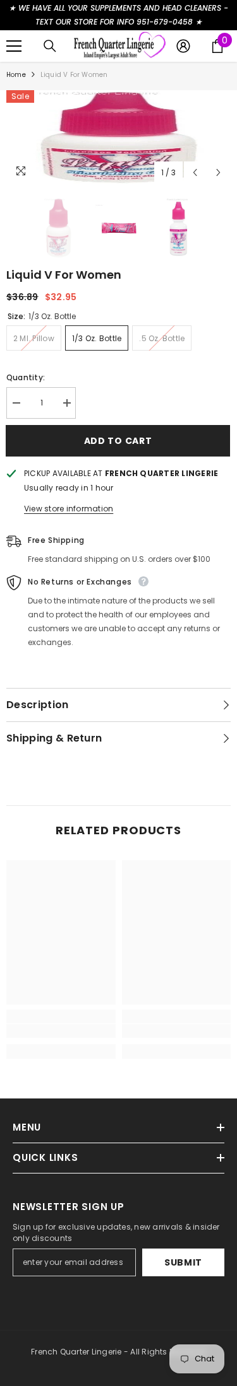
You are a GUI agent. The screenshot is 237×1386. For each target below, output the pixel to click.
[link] (61, 1031)
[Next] (218, 172)
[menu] (13, 46)
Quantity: (25, 377)
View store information (68, 508)
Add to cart (121, 440)
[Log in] (183, 46)
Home (16, 74)
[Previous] (195, 172)
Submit (183, 1262)
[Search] (50, 46)
